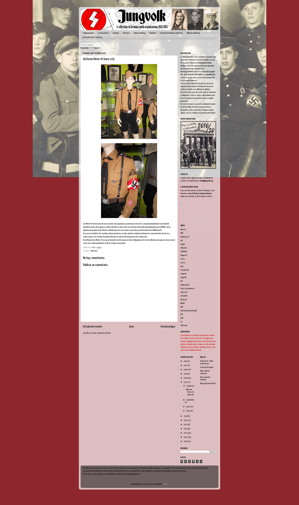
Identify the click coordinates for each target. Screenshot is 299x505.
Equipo (182, 244)
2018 (186, 378)
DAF (181, 241)
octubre (189, 386)
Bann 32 (183, 230)
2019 (186, 374)
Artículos (116, 33)
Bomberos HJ (184, 237)
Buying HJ (153, 33)
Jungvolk (183, 277)
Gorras (182, 263)
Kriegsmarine (184, 285)
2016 (186, 416)
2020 (186, 370)
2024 (186, 361)
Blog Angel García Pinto (208, 383)
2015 (186, 420)
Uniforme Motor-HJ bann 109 (190, 392)
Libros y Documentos (187, 289)
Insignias (183, 274)
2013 (186, 429)
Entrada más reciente (92, 326)
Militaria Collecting (193, 33)
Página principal (88, 33)
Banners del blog (139, 33)
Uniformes (94, 251)
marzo (188, 407)
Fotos (182, 259)
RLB (181, 314)
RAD (181, 307)
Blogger (165, 484)
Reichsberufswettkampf (188, 311)
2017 (186, 382)
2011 (186, 437)
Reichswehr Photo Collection (92, 37)
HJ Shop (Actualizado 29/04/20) (171, 33)
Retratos (126, 33)
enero (188, 411)
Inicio (131, 326)
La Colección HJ (103, 33)
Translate (96, 48)
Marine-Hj (183, 300)
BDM (181, 233)
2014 (186, 425)
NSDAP (182, 303)
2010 (186, 441)
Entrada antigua (168, 326)
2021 (186, 365)
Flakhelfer (183, 252)
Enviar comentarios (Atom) (101, 333)
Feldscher (183, 248)
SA (181, 322)
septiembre (190, 400)
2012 (186, 433)
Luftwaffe (183, 296)
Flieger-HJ (183, 255)
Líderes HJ (183, 292)
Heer (182, 266)
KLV (181, 281)
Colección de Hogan (206, 367)
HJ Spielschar (184, 270)
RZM (181, 318)
